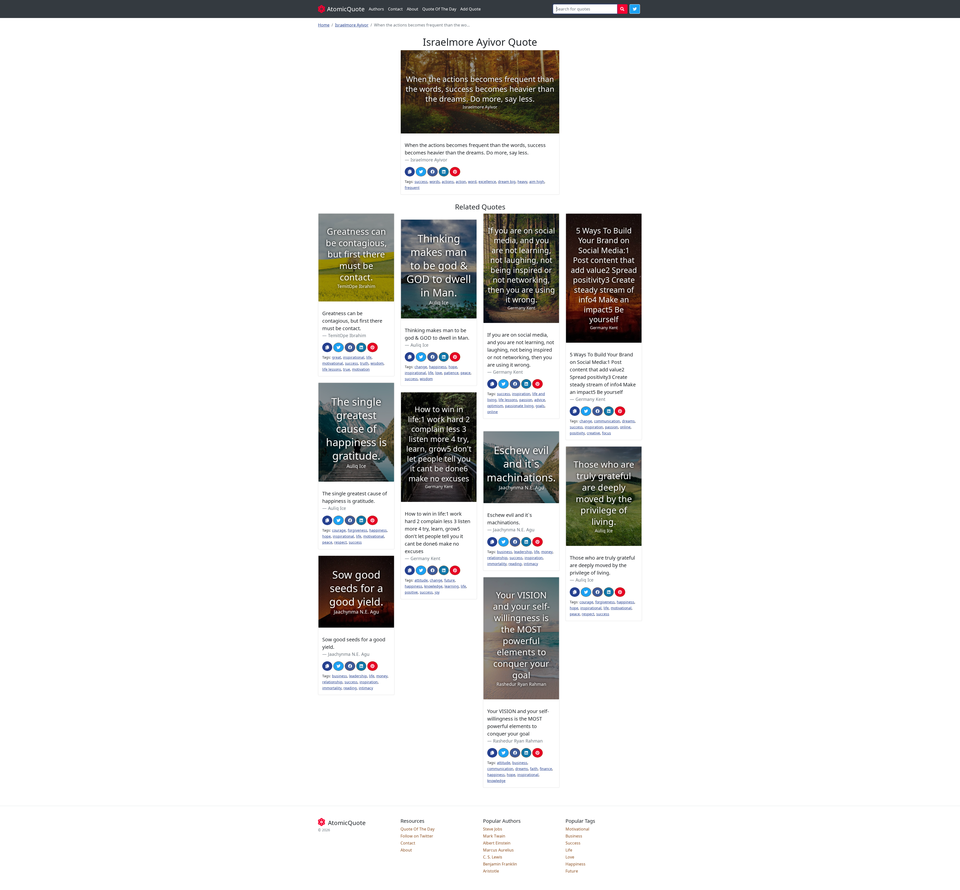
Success (573, 843)
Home (324, 25)
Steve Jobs (492, 829)
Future (572, 871)
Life (569, 850)
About (412, 9)
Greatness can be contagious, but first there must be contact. (352, 321)
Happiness (576, 864)
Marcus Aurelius (498, 850)
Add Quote (470, 9)
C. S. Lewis (492, 857)
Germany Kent (508, 372)
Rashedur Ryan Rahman (518, 741)
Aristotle (491, 871)
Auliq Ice (419, 345)
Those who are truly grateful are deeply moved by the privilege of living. (602, 565)
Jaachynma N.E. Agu (513, 530)
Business (574, 836)
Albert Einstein (496, 843)
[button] (635, 9)
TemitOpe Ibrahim (347, 335)
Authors (376, 9)
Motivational (577, 829)
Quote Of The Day (439, 9)
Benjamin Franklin (500, 864)
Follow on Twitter (416, 836)
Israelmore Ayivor (351, 25)
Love (570, 857)
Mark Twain (494, 836)
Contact (395, 9)
